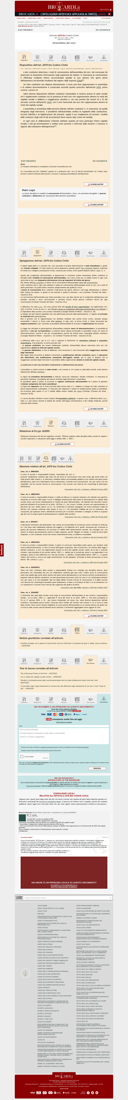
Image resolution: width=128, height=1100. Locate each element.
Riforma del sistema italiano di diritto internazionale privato (90, 958)
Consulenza (104, 60)
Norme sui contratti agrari (86, 918)
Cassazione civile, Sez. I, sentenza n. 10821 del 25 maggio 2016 (85, 562)
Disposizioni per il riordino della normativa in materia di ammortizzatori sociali (55, 1060)
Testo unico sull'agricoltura (87, 1003)
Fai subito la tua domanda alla (64, 884)
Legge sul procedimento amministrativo (91, 930)
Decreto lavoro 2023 (45, 1008)
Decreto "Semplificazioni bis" (48, 1011)
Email (20, 726)
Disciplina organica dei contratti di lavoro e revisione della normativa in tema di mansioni (54, 1046)
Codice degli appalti (45, 998)
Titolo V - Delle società (53, 68)
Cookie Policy (73, 1086)
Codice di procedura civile (47, 920)
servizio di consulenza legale (50, 802)
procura (58, 321)
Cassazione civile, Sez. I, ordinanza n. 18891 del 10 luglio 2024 (86, 517)
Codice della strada (45, 944)
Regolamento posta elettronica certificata (92, 1055)
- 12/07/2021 (39, 673)
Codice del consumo (45, 952)
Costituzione (76, 18)
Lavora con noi (64, 1088)
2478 (98, 87)
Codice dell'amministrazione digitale (51, 985)
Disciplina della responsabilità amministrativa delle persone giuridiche (91, 938)
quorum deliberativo (42, 844)
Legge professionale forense (87, 905)
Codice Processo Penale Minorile (50, 941)
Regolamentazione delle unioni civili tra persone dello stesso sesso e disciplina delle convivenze (53, 1026)
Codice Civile (20, 18)
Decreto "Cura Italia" (45, 1019)
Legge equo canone (83, 927)
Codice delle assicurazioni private (50, 955)
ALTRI (85, 18)
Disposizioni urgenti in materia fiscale (90, 1032)
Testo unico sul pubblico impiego (88, 969)
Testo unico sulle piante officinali (89, 1006)
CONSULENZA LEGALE (101, 22)
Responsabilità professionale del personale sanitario (89, 921)
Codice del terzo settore (47, 990)
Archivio (87, 1086)
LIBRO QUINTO (46, 24)
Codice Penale (48, 18)
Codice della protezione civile (49, 993)
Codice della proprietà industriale (51, 982)
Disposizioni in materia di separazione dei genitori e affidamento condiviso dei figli (53, 1002)
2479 (49, 102)
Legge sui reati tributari (85, 962)
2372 (22, 309)
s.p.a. (40, 307)
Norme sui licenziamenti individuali (50, 1063)
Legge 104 (41, 1040)
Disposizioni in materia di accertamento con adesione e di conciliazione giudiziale (92, 1036)
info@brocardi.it (52, 1086)
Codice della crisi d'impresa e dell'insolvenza (55, 996)
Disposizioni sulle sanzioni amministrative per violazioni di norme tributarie (92, 1040)
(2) (55, 126)
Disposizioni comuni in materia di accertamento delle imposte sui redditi (91, 1024)
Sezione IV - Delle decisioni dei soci (93, 68)
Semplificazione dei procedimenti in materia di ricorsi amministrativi (92, 933)
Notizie (77, 60)
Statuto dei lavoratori (46, 1042)
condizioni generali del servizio (49, 747)
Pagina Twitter (92, 1092)
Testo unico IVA (82, 1021)
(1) (83, 80)
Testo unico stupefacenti (86, 983)
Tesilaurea (90, 60)
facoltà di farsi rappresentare (77, 307)
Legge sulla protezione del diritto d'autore (93, 911)
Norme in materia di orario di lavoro (51, 1066)
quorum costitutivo (88, 842)
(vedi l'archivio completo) (64, 722)
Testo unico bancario (84, 974)
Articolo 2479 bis (39, 26)
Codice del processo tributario (49, 947)
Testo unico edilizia (83, 977)
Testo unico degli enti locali (87, 972)
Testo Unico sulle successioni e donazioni (92, 1013)
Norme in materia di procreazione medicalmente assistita (50, 1033)
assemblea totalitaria (66, 398)
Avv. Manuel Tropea (69, 1082)
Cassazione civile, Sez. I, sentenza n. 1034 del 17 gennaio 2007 (86, 610)
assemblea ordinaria (87, 341)
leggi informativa (83, 747)
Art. (26, 30)
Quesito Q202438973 (70, 812)
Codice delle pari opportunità (49, 974)
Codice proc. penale (63, 18)
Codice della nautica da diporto (49, 979)
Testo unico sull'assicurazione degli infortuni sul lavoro (90, 989)
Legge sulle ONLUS (83, 944)
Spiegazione (37, 60)
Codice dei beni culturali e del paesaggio (53, 958)
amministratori (92, 283)
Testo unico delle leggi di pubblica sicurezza (93, 985)
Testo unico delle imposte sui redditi (90, 1016)
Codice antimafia (44, 987)
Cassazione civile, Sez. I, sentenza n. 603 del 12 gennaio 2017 (86, 537)
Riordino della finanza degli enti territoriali (93, 1052)
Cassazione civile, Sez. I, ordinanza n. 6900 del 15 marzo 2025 (86, 489)
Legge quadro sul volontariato (88, 941)
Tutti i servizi (105, 18)
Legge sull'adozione (45, 1030)
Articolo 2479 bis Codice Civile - (47, 812)
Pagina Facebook (88, 1092)
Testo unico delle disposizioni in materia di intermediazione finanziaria (92, 997)
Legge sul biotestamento (47, 1037)
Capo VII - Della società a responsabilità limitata (72, 68)
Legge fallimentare (83, 908)
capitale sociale (76, 842)
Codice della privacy (45, 949)
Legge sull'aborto (44, 1005)
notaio (79, 391)
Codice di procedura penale (48, 934)
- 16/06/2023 (41, 677)
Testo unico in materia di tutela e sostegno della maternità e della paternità (92, 965)
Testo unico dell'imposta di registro (90, 1018)
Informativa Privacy (63, 1086)
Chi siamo (81, 1086)
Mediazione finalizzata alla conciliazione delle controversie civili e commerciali (91, 951)
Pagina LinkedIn (96, 1092)
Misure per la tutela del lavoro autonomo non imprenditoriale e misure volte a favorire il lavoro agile (55, 1055)
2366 (79, 81)
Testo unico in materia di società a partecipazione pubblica (89, 1009)
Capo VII (85, 24)
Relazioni (51, 60)
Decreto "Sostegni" (45, 1013)
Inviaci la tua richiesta (33, 786)
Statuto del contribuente (86, 1049)
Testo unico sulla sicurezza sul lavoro (91, 1001)
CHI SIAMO (87, 22)
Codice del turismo (45, 966)
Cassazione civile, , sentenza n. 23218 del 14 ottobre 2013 (84, 587)
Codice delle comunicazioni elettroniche (53, 971)
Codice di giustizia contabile (48, 977)
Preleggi (41, 914)
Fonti (26, 24)
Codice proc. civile (34, 18)
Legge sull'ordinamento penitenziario (90, 955)
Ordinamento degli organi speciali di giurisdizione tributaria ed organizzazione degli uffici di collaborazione (92, 1045)
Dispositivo (24, 256)
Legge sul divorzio (45, 1022)
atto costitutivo (86, 268)
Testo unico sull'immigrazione (87, 980)
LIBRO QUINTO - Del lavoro (40, 68)
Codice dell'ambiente (45, 968)
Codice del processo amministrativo (51, 963)
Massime (64, 60)
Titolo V (62, 24)
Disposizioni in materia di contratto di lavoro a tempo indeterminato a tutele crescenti (55, 1050)
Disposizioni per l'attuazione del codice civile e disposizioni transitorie (55, 917)
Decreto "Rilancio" (44, 1016)
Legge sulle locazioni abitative (88, 925)
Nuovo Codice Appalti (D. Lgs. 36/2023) (51, 908)
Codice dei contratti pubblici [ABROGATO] (53, 960)
